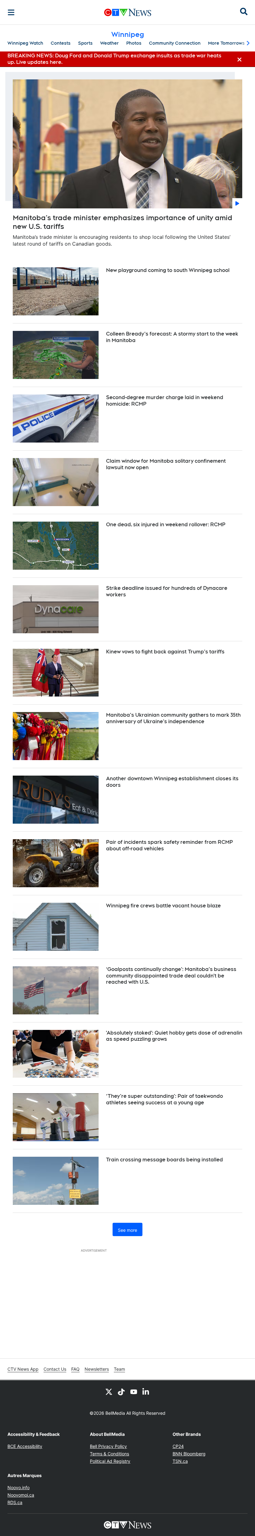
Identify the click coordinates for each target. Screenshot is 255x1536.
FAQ (75, 1369)
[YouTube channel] (133, 1391)
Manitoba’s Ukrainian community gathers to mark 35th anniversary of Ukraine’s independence (173, 718)
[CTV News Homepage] (127, 12)
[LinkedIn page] (146, 1391)
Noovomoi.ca (20, 1495)
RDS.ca (14, 1502)
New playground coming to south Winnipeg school (168, 270)
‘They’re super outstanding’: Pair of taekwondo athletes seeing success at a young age (164, 1099)
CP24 (178, 1446)
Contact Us (55, 1369)
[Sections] (11, 12)
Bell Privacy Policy (108, 1446)
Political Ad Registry (110, 1461)
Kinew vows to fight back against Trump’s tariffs (165, 652)
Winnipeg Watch (25, 43)
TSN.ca (180, 1461)
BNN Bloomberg (189, 1453)
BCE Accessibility (24, 1446)
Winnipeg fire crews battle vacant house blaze (163, 906)
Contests (61, 43)
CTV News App (23, 1369)
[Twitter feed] (109, 1391)
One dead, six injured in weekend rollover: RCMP (165, 525)
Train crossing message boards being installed (164, 1160)
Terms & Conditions (109, 1453)
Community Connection (175, 43)
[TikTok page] (121, 1391)
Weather (109, 43)
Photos (133, 43)
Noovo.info (18, 1487)
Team (119, 1369)
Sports (85, 43)
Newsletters (97, 1369)
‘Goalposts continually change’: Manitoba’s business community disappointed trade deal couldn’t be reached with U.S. (171, 975)
